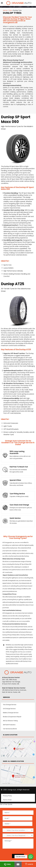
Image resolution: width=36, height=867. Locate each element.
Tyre (10, 10)
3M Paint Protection (9, 725)
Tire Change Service (9, 705)
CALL (9, 864)
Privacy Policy (7, 796)
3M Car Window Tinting (10, 721)
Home (5, 10)
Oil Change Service (9, 709)
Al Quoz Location (10, 735)
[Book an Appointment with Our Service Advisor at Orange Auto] (18, 864)
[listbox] (18, 830)
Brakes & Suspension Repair (12, 717)
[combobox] (18, 835)
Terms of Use (7, 800)
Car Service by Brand (10, 729)
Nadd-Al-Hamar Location (13, 761)
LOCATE (30, 864)
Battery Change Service (10, 713)
